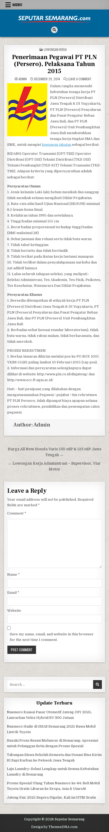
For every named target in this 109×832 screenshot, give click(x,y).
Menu (17, 5)
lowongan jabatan (56, 145)
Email (13, 593)
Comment (16, 513)
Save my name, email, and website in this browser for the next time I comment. (52, 637)
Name (13, 574)
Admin (23, 79)
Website (14, 611)
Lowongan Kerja (55, 49)
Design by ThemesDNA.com (54, 827)
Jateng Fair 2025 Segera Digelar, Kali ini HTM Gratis (51, 797)
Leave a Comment (80, 79)
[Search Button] (54, 30)
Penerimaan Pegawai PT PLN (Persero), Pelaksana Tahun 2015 (54, 64)
